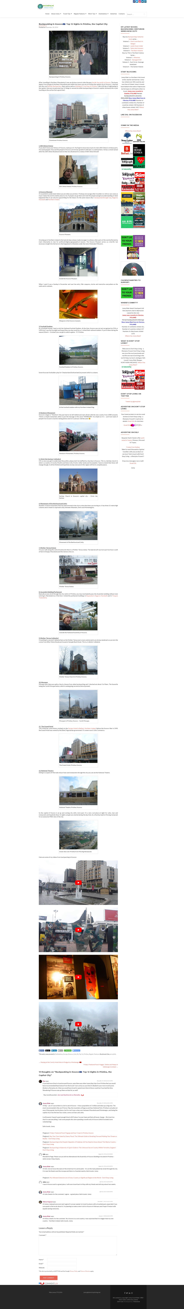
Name (41, 1259)
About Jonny (55, 14)
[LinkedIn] (142, 1)
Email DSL (131, 421)
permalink (113, 1054)
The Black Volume (137, 50)
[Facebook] (134, 1)
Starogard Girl (136, 60)
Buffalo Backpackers (54, 86)
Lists (74, 1054)
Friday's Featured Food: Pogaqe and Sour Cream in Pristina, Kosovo (72, 1133)
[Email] (145, 1)
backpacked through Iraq (102, 197)
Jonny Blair (47, 1103)
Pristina (86, 1054)
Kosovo (70, 1054)
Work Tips (91, 14)
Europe (65, 1054)
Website (41, 1268)
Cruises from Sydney (133, 447)
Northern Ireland (53, 199)
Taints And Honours (136, 48)
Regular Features (79, 14)
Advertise (113, 14)
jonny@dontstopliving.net (92, 1292)
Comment (42, 1235)
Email (41, 1263)
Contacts (122, 14)
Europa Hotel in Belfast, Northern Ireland (82, 728)
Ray (44, 1081)
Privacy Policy (74, 1271)
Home (47, 14)
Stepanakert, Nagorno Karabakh (97, 596)
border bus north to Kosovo (101, 82)
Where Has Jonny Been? (133, 131)
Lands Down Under (137, 46)
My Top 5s (80, 1054)
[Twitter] (137, 1)
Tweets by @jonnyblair (133, 401)
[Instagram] (139, 1)
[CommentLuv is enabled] (49, 1283)
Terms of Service (85, 1271)
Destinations (103, 14)
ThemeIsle (136, 1301)
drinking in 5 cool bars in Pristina (86, 86)
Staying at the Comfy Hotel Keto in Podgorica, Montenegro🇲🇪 (60, 1062)
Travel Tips (66, 14)
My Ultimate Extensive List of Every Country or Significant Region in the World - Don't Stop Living (81, 1178)
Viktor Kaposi (48, 1202)
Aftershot (137, 57)
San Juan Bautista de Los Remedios (69, 1095)
